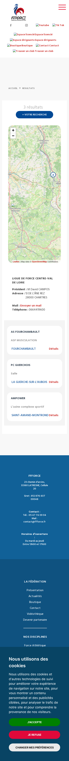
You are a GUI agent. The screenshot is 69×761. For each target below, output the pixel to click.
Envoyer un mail (30, 306)
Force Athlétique (35, 645)
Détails (53, 349)
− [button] (13, 135)
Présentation (35, 590)
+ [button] (13, 130)
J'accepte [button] (34, 722)
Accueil (12, 88)
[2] (49, 182)
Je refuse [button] (34, 734)
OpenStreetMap (39, 261)
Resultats (28, 88)
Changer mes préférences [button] (34, 747)
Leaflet (16, 261)
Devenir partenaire (35, 620)
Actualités (35, 596)
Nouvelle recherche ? (59, 108)
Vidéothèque (35, 614)
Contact (35, 608)
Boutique (35, 602)
